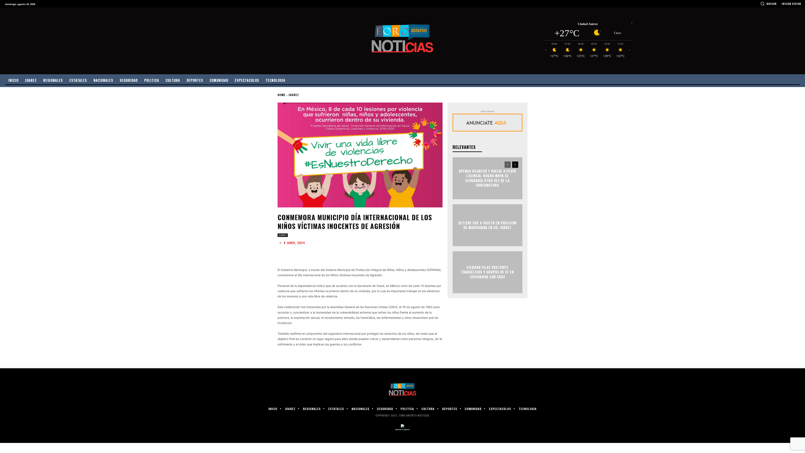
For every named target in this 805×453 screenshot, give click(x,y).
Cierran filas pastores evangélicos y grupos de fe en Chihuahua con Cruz (487, 272)
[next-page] (515, 164)
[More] (411, 253)
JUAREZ (293, 94)
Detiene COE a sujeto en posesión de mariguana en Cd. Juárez (487, 225)
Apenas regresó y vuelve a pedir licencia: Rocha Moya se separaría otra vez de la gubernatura (487, 178)
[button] (768, 3)
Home (282, 94)
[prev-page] (508, 164)
